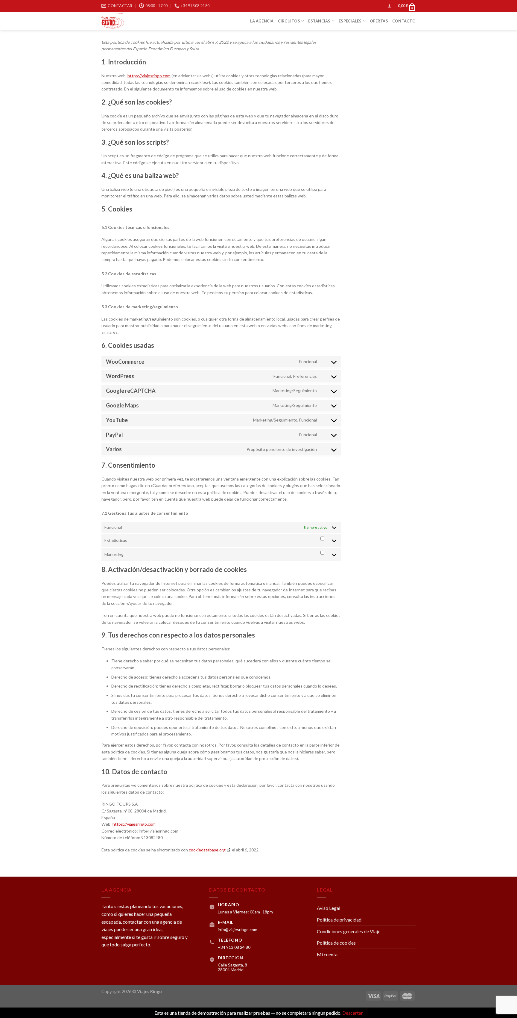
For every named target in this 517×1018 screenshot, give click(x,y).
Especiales (350, 21)
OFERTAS (379, 21)
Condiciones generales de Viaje (348, 931)
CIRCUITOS (289, 21)
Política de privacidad (339, 919)
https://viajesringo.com (149, 75)
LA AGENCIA (262, 21)
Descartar (352, 1013)
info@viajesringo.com (237, 929)
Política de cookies (336, 942)
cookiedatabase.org (207, 849)
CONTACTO (404, 21)
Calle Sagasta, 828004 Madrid (232, 967)
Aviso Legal (328, 908)
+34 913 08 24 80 (234, 947)
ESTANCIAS (319, 21)
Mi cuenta (327, 954)
